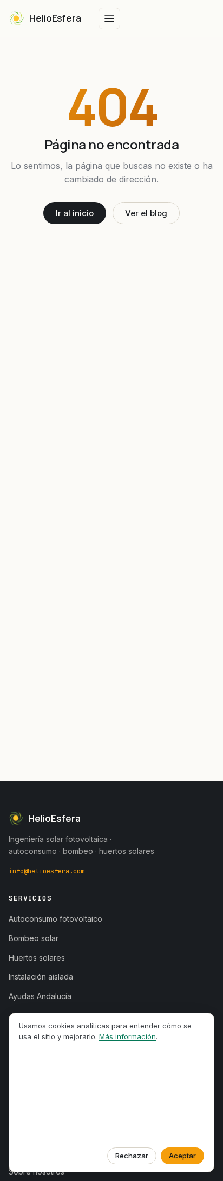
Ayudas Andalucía (40, 996)
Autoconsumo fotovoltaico (55, 918)
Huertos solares (37, 957)
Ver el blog (146, 213)
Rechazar (131, 1155)
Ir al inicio (75, 213)
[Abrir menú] (109, 18)
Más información (127, 1036)
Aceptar (182, 1155)
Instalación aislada (41, 976)
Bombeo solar (33, 938)
